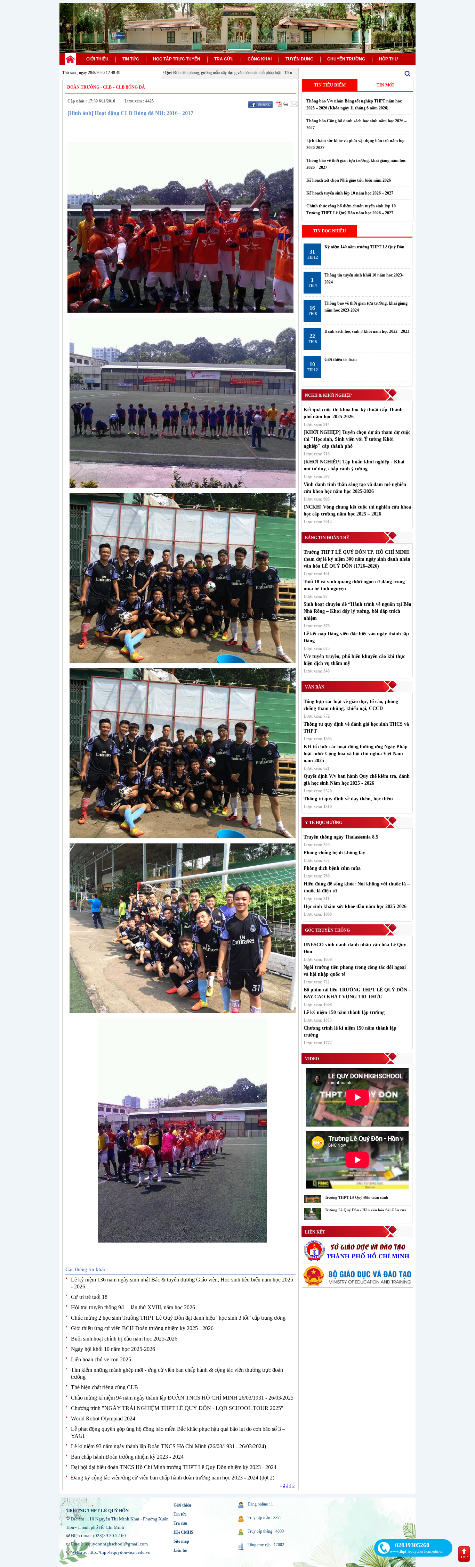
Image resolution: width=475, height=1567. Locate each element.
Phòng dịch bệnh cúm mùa (332, 868)
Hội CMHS (183, 1532)
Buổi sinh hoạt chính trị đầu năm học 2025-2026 (124, 1339)
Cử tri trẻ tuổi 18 (89, 1297)
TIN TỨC (130, 59)
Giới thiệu (182, 1505)
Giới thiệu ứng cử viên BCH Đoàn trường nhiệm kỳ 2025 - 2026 (142, 1328)
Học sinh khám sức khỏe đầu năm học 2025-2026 (355, 906)
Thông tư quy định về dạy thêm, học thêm (348, 798)
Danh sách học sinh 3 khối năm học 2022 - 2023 (366, 331)
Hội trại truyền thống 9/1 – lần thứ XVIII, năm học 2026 (133, 1307)
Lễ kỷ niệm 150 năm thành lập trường (344, 1012)
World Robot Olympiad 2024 (103, 1418)
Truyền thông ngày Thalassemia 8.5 (341, 837)
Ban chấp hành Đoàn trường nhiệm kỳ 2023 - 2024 (127, 1457)
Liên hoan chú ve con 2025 (101, 1359)
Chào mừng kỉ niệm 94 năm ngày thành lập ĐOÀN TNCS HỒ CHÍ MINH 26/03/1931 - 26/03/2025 (182, 1398)
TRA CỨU (224, 59)
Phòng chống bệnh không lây (334, 852)
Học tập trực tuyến (176, 59)
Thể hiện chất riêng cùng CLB (104, 1387)
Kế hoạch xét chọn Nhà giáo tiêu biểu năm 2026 (348, 180)
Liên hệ (180, 1550)
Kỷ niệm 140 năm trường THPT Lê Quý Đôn (364, 247)
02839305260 (412, 1545)
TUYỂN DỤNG (299, 59)
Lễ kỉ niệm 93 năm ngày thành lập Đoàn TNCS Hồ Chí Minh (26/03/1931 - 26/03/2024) (168, 1446)
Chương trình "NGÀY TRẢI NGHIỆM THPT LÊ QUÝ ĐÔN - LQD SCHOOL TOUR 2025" (177, 1408)
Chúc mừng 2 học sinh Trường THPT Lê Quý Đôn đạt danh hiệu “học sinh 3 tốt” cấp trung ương (178, 1318)
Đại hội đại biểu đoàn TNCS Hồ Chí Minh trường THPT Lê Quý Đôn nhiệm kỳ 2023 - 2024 (173, 1467)
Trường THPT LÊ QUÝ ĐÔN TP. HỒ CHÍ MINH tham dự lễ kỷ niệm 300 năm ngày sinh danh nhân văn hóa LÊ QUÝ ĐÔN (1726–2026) (357, 559)
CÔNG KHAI (260, 59)
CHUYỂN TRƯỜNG (346, 59)
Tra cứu (180, 1523)
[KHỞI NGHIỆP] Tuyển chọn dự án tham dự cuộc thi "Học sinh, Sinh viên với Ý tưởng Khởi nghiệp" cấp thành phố (357, 439)
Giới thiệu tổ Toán (340, 359)
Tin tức (180, 1514)
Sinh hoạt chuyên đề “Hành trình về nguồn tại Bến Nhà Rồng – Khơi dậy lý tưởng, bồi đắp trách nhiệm (357, 611)
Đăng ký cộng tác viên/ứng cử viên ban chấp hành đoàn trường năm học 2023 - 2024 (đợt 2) (172, 1478)
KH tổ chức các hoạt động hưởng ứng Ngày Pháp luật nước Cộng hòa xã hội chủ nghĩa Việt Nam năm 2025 (356, 753)
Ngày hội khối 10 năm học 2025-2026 (113, 1349)
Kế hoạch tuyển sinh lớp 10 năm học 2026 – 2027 (349, 193)
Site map (181, 1541)
